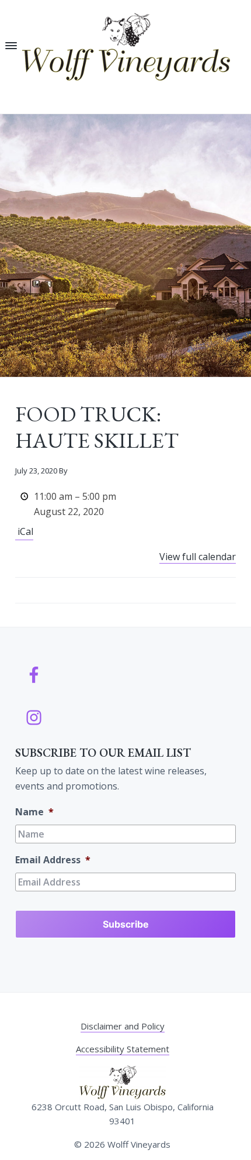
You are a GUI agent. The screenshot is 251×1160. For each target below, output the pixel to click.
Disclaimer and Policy (123, 1026)
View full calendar (197, 556)
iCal (25, 531)
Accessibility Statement (122, 1049)
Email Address (52, 860)
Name (34, 812)
